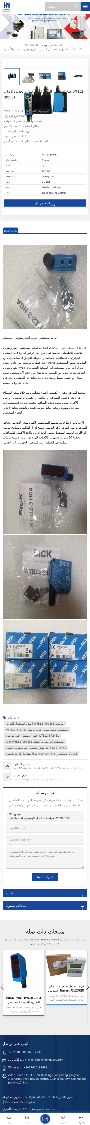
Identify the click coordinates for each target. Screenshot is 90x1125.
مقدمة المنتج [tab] (10, 230)
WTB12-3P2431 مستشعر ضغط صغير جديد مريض (37, 730)
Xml (26, 1109)
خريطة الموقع (11, 1109)
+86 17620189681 (20, 1052)
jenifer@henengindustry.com (45, 1060)
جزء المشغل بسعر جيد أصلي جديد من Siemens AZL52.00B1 (66, 988)
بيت (44, 45)
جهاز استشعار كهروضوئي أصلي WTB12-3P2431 (36, 748)
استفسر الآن (43, 203)
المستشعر (56, 45)
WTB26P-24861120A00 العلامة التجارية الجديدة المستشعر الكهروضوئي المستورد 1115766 (24, 1000)
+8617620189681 (35, 1067)
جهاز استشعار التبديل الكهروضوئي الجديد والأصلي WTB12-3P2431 (40, 818)
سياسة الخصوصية (43, 1109)
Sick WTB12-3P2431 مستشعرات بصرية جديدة (35, 742)
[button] (87, 987)
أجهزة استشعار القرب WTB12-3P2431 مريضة (35, 723)
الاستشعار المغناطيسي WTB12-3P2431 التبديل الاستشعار (41, 754)
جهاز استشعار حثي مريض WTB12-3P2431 (32, 735)
